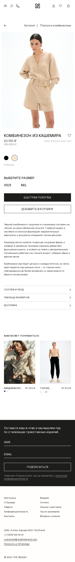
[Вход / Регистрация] (53, 6)
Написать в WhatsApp (16, 544)
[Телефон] (17, 6)
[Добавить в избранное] (69, 135)
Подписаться (37, 467)
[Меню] (5, 6)
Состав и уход (14, 289)
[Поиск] (11, 6)
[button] (61, 6)
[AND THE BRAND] (37, 6)
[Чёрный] (6, 158)
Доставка (10, 305)
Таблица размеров (16, 297)
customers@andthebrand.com (20, 539)
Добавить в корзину (38, 209)
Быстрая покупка (37, 197)
